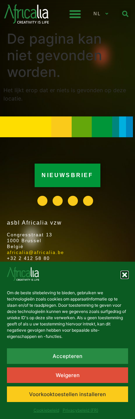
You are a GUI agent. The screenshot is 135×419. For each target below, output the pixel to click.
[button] (124, 274)
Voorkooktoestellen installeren (67, 394)
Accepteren (67, 356)
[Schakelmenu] (75, 14)
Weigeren (68, 375)
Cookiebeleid (46, 410)
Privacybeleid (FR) (80, 410)
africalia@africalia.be (35, 252)
